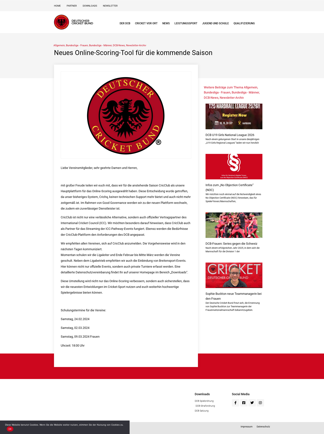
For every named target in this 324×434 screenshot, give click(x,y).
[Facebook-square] (244, 402)
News (166, 23)
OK (10, 429)
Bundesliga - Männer (100, 45)
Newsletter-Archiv (136, 45)
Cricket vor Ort (146, 23)
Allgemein (59, 45)
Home (57, 5)
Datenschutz (263, 426)
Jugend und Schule (215, 23)
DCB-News (119, 45)
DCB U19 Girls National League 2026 (230, 135)
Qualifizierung (244, 23)
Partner (72, 5)
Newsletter (110, 5)
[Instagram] (260, 402)
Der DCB (125, 23)
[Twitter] (252, 402)
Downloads (90, 5)
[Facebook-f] (235, 402)
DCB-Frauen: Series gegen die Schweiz (231, 243)
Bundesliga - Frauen (77, 45)
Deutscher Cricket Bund (82, 22)
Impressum (246, 426)
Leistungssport (185, 23)
